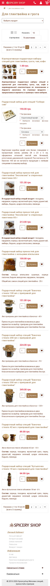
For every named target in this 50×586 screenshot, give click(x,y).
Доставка (13, 557)
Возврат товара (15, 547)
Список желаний (15, 541)
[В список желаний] (41, 71)
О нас (11, 554)
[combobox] (32, 118)
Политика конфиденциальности (21, 560)
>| (45, 47)
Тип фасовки (26, 114)
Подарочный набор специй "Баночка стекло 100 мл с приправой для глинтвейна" (21, 293)
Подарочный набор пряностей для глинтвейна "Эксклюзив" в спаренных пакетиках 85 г (22, 215)
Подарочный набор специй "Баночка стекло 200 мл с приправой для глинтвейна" (21, 338)
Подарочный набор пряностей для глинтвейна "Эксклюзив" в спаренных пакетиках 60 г (22, 175)
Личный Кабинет (15, 536)
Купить (33, 72)
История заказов (16, 539)
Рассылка (13, 544)
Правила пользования (18, 563)
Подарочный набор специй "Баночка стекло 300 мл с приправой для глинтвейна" (21, 382)
